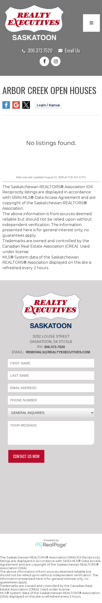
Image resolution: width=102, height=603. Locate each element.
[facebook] (45, 61)
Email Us (72, 50)
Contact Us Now (26, 456)
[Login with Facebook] (6, 107)
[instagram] (56, 61)
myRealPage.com (51, 545)
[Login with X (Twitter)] (26, 107)
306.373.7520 (40, 50)
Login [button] (48, 105)
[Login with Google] (16, 107)
